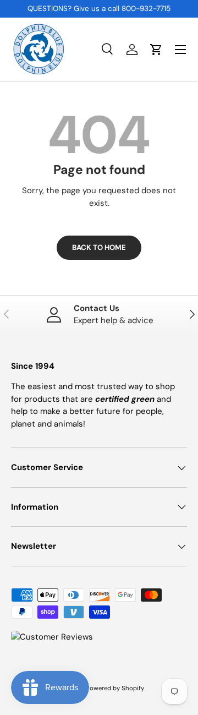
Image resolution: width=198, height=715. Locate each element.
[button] (156, 49)
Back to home (99, 247)
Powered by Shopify (115, 688)
